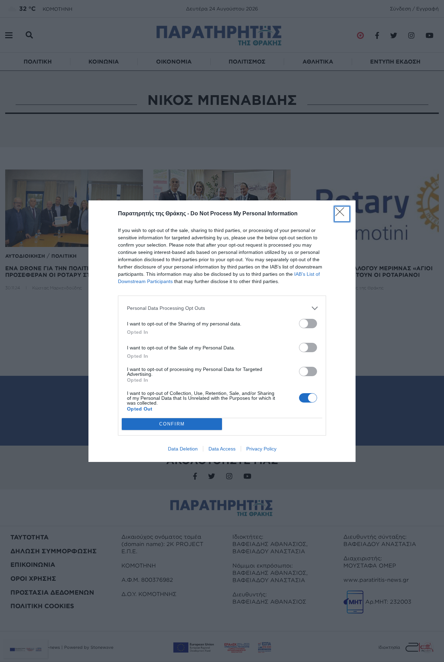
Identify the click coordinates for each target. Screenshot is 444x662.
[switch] (308, 323)
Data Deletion (183, 449)
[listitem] (222, 308)
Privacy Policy (261, 449)
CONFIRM (172, 424)
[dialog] (222, 331)
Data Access (222, 449)
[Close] (342, 214)
